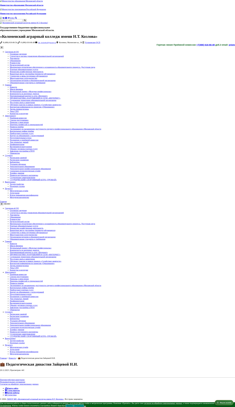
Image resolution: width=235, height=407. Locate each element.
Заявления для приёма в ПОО (22, 151)
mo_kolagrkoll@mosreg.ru (47, 43)
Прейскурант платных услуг (22, 133)
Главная (8, 85)
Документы (14, 58)
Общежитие (15, 153)
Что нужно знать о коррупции (22, 102)
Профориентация (17, 144)
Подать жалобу (225, 402)
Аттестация (14, 193)
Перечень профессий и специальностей (26, 125)
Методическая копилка (19, 197)
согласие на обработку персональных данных (163, 403)
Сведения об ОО (12, 52)
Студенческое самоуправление (22, 177)
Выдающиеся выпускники (21, 147)
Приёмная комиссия (18, 118)
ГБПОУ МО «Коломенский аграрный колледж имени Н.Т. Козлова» (35, 399)
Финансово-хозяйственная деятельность (26, 72)
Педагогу (9, 189)
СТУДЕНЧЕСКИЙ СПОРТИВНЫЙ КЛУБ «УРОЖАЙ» (33, 180)
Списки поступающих (19, 120)
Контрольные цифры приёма (22, 131)
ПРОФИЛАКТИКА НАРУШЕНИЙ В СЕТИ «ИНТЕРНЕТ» (35, 98)
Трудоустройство (17, 184)
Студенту (9, 155)
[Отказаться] (85, 406)
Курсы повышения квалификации (24, 195)
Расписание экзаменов (19, 160)
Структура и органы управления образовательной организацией (37, 56)
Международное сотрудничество (23, 78)
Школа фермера (16, 89)
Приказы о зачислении (19, 122)
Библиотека (15, 162)
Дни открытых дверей (19, 142)
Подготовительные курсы (20, 138)
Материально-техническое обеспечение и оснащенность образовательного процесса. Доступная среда (52, 67)
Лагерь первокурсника (19, 109)
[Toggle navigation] (1, 204)
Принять (69, 406)
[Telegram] (6, 18)
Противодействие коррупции (12, 380)
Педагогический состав (19, 65)
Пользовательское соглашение (12, 382)
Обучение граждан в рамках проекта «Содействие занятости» (35, 105)
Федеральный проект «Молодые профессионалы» (31, 91)
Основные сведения (18, 54)
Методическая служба (19, 191)
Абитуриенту (10, 116)
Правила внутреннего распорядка (24, 175)
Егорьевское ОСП (92, 42)
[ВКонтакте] (3, 18)
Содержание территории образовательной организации (33, 100)
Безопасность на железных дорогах (24, 94)
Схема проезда (13, 390)
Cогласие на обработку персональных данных (19, 384)
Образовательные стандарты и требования (27, 83)
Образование (15, 61)
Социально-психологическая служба (25, 171)
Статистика (12, 395)
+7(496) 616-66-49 (194, 45)
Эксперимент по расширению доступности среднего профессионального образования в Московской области (55, 129)
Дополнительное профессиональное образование (30, 169)
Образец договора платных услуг (24, 149)
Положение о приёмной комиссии (24, 140)
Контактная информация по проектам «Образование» (32, 107)
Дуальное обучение (18, 164)
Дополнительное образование (22, 166)
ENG (12, 18)
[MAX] (1, 18)
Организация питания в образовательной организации (33, 80)
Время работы (13, 393)
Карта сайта (12, 388)
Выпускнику (10, 182)
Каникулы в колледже (19, 114)
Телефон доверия (17, 173)
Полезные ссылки (17, 186)
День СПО (14, 111)
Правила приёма (17, 127)
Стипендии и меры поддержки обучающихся (28, 76)
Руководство (15, 63)
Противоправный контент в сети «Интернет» (29, 96)
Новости (13, 87)
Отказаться (79, 406)
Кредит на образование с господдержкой (27, 136)
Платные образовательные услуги (24, 69)
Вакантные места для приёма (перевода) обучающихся (32, 74)
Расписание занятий (18, 158)
